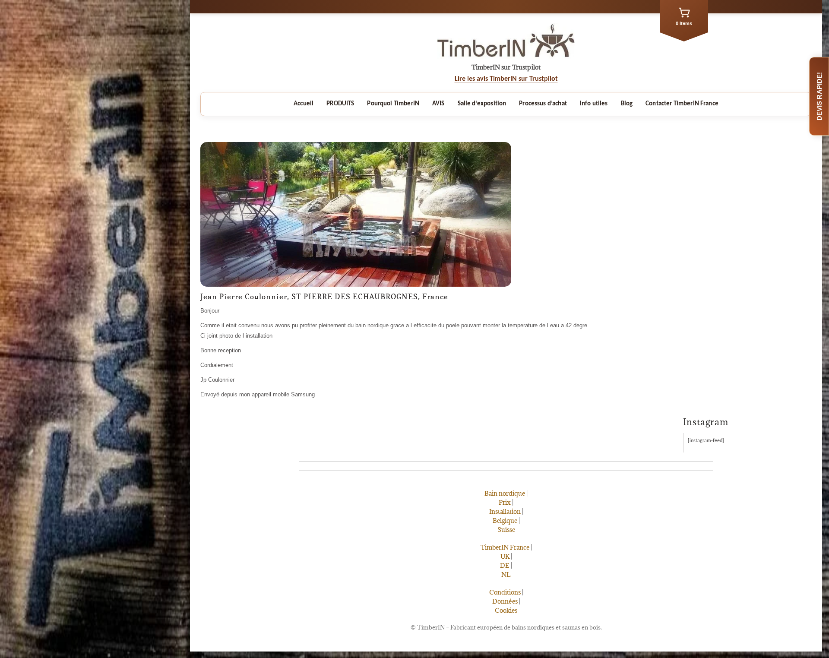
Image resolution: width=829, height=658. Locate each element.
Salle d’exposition (482, 104)
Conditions (505, 592)
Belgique (505, 520)
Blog (627, 104)
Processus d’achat (543, 104)
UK (504, 556)
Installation (505, 511)
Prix (505, 502)
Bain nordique (504, 493)
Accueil (303, 104)
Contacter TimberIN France (681, 104)
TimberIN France (505, 547)
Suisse (506, 529)
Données (505, 601)
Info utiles (594, 104)
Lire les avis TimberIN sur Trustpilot (506, 79)
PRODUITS (340, 104)
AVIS (438, 104)
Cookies (506, 610)
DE (504, 565)
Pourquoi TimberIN (393, 104)
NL (506, 574)
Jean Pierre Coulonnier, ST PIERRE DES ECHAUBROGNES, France (324, 296)
